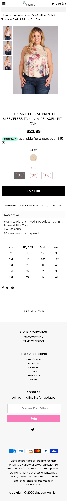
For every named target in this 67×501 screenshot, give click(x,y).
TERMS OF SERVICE (33, 341)
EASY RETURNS (29, 205)
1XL (19, 175)
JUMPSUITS (33, 375)
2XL (33, 175)
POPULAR (33, 363)
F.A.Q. (45, 205)
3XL (47, 175)
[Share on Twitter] (7, 288)
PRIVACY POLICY (33, 337)
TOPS (33, 371)
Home (6, 15)
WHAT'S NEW (33, 359)
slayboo (40, 492)
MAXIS (33, 379)
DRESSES (33, 367)
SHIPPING (10, 205)
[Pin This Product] (12, 288)
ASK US (56, 205)
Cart (60, 4)
